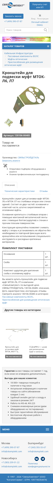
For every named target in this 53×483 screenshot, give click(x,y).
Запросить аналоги (11, 160)
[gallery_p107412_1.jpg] (8, 122)
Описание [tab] (10, 185)
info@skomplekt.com (11, 451)
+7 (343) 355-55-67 (37, 447)
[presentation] (10, 338)
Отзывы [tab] (44, 191)
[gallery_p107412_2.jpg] (21, 122)
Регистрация (42, 18)
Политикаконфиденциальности (39, 465)
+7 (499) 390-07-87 (13, 21)
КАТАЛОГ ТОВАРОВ (14, 46)
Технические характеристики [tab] (20, 191)
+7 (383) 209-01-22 (10, 462)
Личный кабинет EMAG (39, 23)
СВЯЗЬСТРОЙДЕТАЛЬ (28, 157)
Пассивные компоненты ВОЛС (17, 296)
